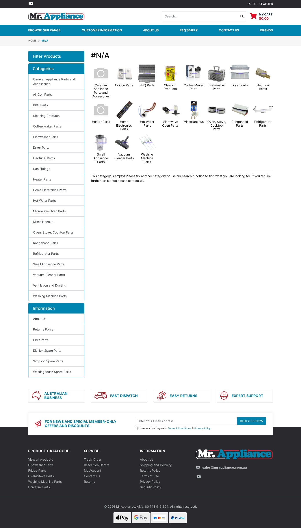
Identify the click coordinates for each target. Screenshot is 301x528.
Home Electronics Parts (49, 190)
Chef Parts (40, 340)
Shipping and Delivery (156, 465)
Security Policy (150, 487)
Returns (89, 481)
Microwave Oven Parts (49, 211)
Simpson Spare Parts (48, 361)
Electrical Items (44, 158)
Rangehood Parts (45, 243)
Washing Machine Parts (50, 296)
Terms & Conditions (179, 428)
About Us (151, 30)
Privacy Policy (202, 428)
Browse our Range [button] (44, 30)
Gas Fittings (41, 169)
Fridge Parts (37, 470)
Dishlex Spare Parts (47, 350)
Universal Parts (39, 487)
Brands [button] (266, 30)
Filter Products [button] (47, 56)
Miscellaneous (43, 222)
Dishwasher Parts (45, 137)
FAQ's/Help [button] (189, 30)
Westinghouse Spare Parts (52, 372)
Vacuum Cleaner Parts (49, 275)
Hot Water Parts (44, 200)
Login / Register (260, 4)
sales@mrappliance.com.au (224, 467)
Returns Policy (43, 329)
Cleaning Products (46, 116)
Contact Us (92, 476)
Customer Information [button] (102, 30)
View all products (40, 459)
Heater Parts (42, 179)
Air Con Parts (42, 94)
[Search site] (242, 16)
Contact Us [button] (229, 30)
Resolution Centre (96, 465)
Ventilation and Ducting (49, 285)
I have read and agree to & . (174, 428)
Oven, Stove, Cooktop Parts (53, 232)
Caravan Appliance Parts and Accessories (54, 81)
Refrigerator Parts (46, 253)
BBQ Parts (40, 105)
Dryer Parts (41, 147)
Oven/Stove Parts (41, 476)
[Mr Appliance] (56, 16)
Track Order (92, 459)
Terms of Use (149, 476)
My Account (92, 470)
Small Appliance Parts (48, 264)
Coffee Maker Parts (47, 126)
